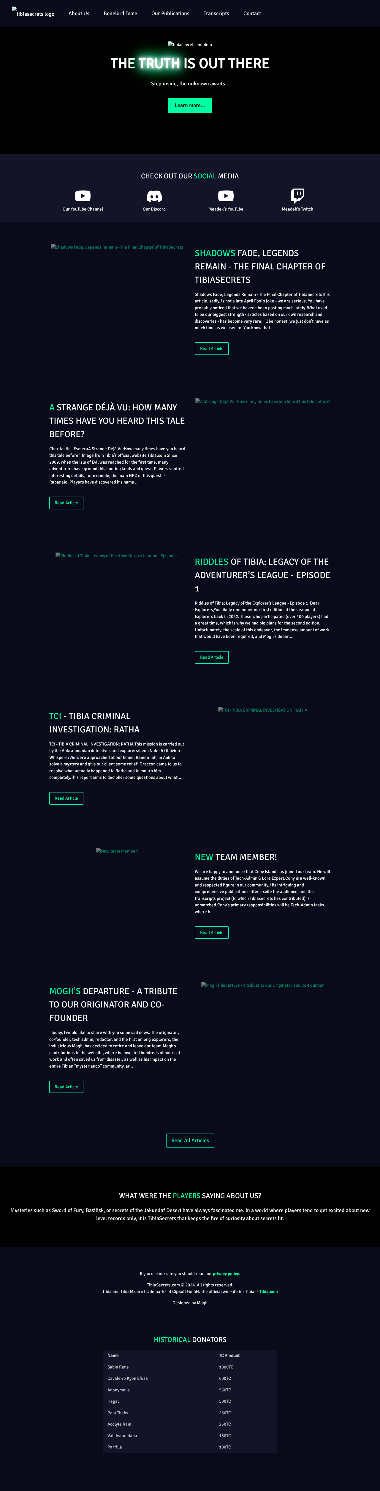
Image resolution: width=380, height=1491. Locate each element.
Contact (252, 13)
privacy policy (226, 1273)
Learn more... (190, 105)
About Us (79, 13)
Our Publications (170, 13)
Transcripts (216, 13)
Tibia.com (268, 1291)
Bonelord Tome (120, 13)
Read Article (212, 348)
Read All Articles (190, 1140)
